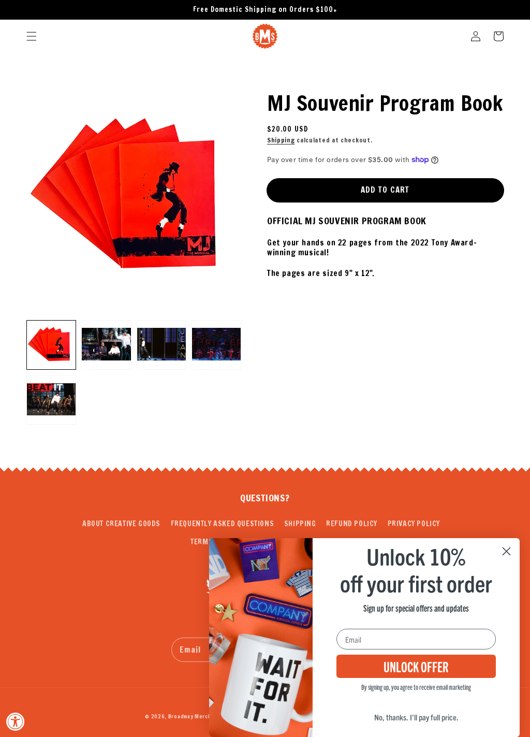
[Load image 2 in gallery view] (106, 345)
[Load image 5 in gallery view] (51, 400)
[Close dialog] (506, 551)
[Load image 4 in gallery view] (216, 345)
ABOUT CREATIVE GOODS (121, 523)
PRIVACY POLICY (414, 523)
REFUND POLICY (351, 523)
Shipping (281, 140)
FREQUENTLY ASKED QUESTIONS (222, 523)
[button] (31, 36)
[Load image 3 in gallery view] (161, 345)
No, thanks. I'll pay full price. (416, 717)
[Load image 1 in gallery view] (51, 345)
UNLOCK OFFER (416, 666)
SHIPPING (300, 523)
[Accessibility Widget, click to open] (15, 721)
